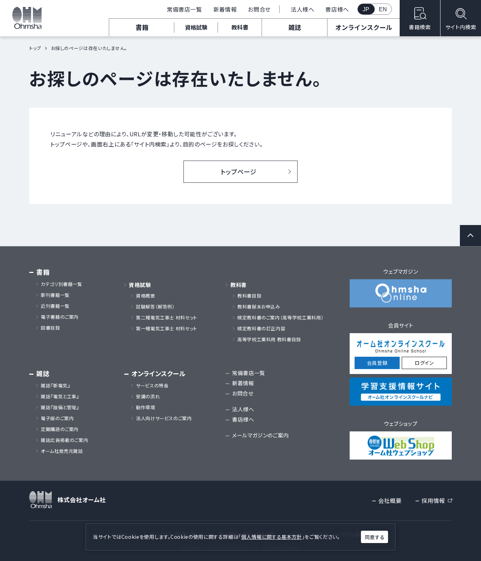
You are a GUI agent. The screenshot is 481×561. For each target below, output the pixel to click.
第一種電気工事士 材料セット (166, 328)
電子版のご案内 (57, 418)
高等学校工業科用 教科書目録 (269, 339)
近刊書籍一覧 (55, 306)
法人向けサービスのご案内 (164, 418)
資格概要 (145, 296)
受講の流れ (148, 396)
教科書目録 (249, 296)
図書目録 (50, 328)
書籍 (142, 27)
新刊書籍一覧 (55, 295)
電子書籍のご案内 (60, 317)
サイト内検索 (460, 27)
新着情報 (225, 9)
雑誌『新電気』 (55, 385)
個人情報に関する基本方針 (271, 536)
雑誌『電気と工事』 (60, 396)
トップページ (239, 171)
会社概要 (390, 500)
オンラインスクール (363, 27)
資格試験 (196, 27)
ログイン (424, 362)
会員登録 (377, 362)
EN (383, 9)
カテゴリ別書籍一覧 (61, 284)
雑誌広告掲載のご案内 (67, 440)
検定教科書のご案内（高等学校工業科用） (280, 317)
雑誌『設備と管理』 (60, 407)
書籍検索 (420, 27)
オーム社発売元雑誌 (62, 451)
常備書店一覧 (184, 9)
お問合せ (259, 9)
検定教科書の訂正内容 (261, 328)
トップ (35, 48)
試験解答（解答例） (155, 307)
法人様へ (302, 9)
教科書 (239, 27)
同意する (375, 537)
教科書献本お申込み (258, 307)
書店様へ (337, 9)
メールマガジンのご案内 (260, 435)
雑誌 (294, 27)
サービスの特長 (152, 385)
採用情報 (436, 501)
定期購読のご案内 (60, 429)
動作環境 (145, 407)
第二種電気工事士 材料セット (166, 317)
